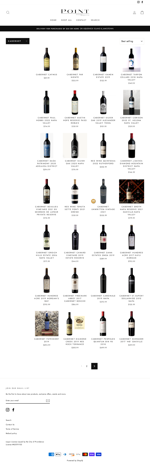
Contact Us (10, 424)
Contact (81, 20)
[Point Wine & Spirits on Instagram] (7, 410)
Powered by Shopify (75, 460)
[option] (75, 28)
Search (95, 20)
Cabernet (14, 41)
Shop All (66, 20)
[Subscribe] (48, 400)
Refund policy (11, 433)
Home (53, 20)
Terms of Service (12, 429)
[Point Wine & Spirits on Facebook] (13, 410)
